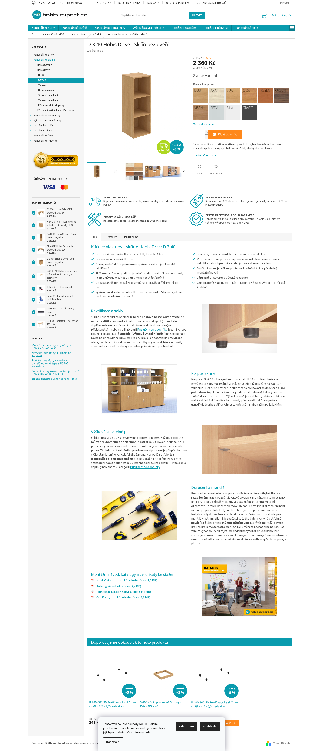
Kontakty (153, 3)
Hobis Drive (43, 70)
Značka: (95, 51)
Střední (42, 80)
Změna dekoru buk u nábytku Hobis (54, 378)
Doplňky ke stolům (44, 125)
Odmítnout (186, 726)
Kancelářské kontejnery (47, 115)
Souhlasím (210, 726)
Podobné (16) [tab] (131, 237)
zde (148, 732)
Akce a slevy (104, 3)
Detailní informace (203, 155)
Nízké (41, 75)
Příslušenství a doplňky (51, 105)
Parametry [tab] (111, 237)
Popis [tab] (94, 237)
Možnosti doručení (203, 124)
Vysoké (42, 85)
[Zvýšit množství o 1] (206, 132)
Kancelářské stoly (44, 55)
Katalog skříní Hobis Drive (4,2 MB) (118, 586)
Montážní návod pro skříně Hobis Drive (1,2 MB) (126, 580)
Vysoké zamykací (48, 100)
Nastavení (113, 742)
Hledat (197, 15)
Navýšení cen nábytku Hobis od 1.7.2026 (51, 354)
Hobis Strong (44, 65)
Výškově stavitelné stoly (47, 121)
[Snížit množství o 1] (206, 136)
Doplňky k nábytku (44, 131)
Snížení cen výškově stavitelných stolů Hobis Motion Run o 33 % (55, 373)
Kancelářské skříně (44, 60)
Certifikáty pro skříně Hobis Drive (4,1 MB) (123, 597)
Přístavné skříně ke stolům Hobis (55, 110)
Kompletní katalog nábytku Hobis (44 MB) (123, 592)
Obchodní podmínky (177, 3)
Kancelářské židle (44, 136)
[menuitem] (43, 28)
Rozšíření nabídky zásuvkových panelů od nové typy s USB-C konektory (51, 363)
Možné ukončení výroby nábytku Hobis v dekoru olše (52, 346)
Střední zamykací (48, 95)
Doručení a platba (129, 3)
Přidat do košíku (227, 134)
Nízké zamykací (47, 90)
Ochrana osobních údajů (211, 3)
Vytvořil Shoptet (282, 743)
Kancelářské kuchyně (46, 141)
